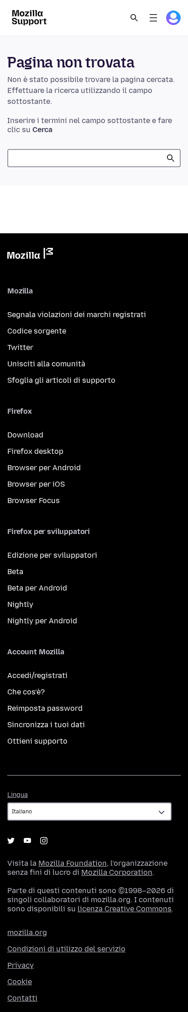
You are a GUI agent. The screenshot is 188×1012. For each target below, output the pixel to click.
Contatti (22, 998)
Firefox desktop (35, 451)
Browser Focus (33, 500)
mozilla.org (27, 932)
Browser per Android (44, 467)
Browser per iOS (36, 484)
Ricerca (170, 158)
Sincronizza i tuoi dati (46, 724)
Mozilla (30, 255)
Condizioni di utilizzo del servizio (66, 949)
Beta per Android (37, 588)
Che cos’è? (26, 692)
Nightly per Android (42, 620)
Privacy (20, 965)
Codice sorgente (36, 331)
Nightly (20, 604)
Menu (153, 17)
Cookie (19, 981)
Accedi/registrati (37, 675)
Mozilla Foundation (72, 863)
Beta (15, 571)
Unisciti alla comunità (46, 364)
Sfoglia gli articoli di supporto (61, 380)
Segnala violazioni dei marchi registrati (76, 314)
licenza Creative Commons (125, 908)
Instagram (43, 840)
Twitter (20, 347)
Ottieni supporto (37, 741)
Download (25, 435)
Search (134, 17)
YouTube (27, 840)
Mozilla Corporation (116, 872)
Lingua (17, 795)
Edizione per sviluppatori (52, 555)
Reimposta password (45, 708)
